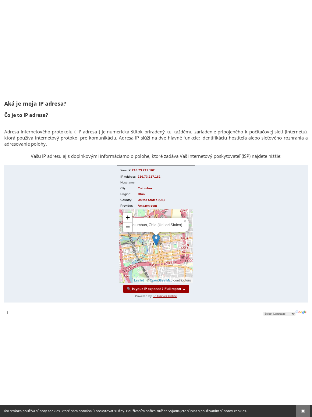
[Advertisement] (156, 52)
